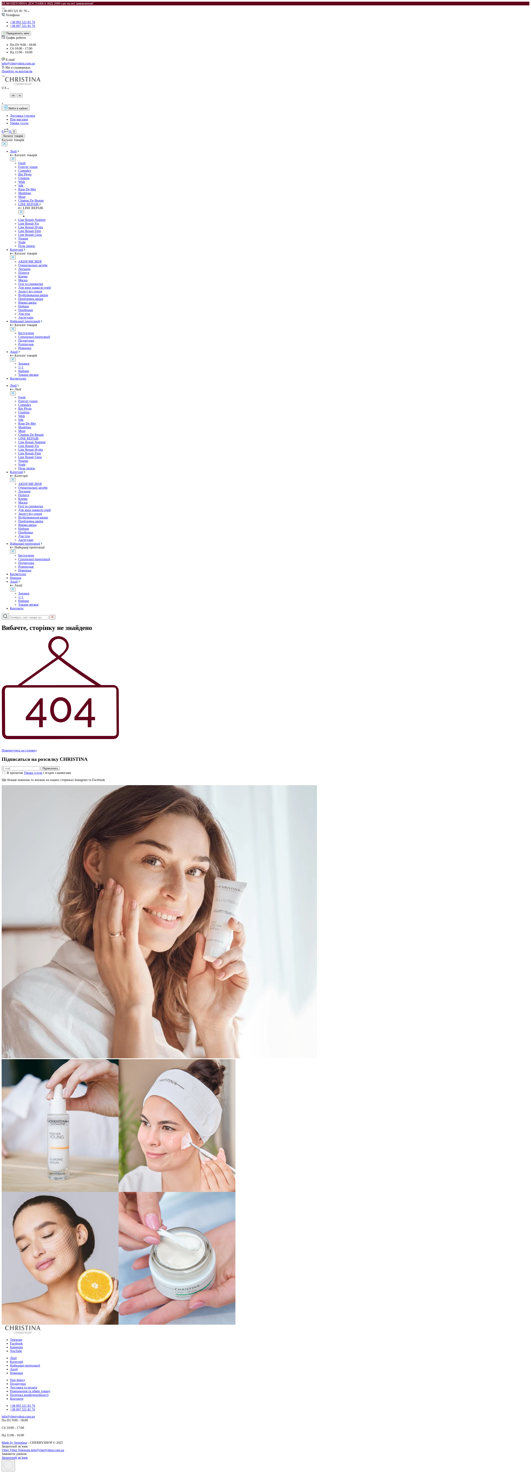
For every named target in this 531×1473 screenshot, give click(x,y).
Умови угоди (19, 123)
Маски (23, 280)
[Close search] (52, 617)
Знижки (23, 363)
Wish (21, 182)
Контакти (16, 608)
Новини (15, 578)
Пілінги (23, 272)
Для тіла (24, 314)
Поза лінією (26, 246)
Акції (14, 351)
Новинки (24, 348)
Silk (20, 185)
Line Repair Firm (29, 231)
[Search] (3, 76)
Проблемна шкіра (30, 299)
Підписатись (50, 768)
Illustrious (24, 193)
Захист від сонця (30, 291)
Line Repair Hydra (30, 227)
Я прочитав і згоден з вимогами (39, 773)
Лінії (13, 151)
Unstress (23, 178)
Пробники (25, 310)
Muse (22, 197)
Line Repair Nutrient (31, 220)
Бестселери (26, 333)
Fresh (22, 163)
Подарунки (26, 340)
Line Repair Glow (30, 234)
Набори (23, 306)
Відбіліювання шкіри (33, 295)
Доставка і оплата (22, 115)
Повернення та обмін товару (30, 1391)
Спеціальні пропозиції (34, 337)
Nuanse (23, 238)
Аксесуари (25, 317)
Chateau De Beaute (31, 200)
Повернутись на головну (19, 750)
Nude (22, 242)
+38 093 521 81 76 (22, 22)
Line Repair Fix (28, 223)
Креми (23, 276)
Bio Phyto (25, 174)
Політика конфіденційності (29, 1395)
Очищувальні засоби (32, 265)
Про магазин (19, 119)
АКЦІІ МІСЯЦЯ (30, 261)
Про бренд (17, 1380)
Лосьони (24, 269)
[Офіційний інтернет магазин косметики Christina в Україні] (22, 1332)
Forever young (28, 167)
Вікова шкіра (27, 302)
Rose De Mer (27, 189)
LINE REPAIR (28, 204)
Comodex (24, 170)
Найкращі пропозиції (25, 321)
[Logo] (22, 84)
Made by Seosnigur (14, 1442)
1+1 (20, 367)
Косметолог (18, 378)
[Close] (4, 144)
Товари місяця (28, 374)
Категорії (16, 249)
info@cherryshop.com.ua (18, 63)
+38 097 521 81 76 (22, 26)
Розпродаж (26, 344)
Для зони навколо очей (34, 287)
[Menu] (3, 8)
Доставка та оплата (23, 1387)
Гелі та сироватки (30, 284)
